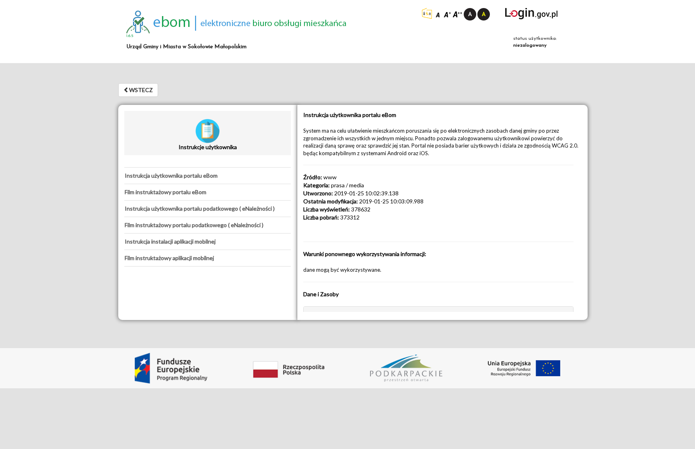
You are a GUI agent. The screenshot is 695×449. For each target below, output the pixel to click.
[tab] (207, 175)
